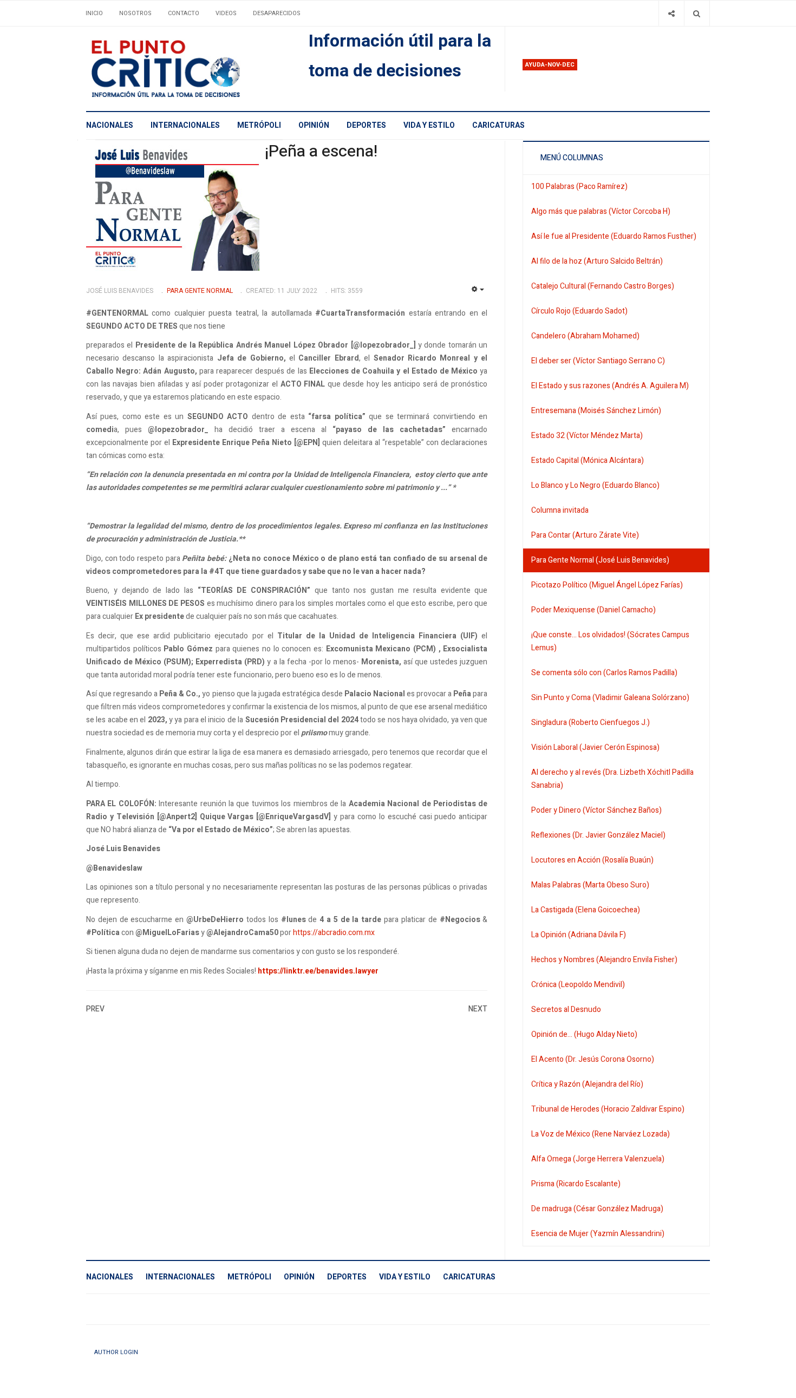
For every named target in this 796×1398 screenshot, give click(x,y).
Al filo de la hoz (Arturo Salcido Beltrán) (597, 261)
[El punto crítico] (184, 69)
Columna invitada (560, 510)
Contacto (183, 13)
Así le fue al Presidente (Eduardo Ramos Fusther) (613, 236)
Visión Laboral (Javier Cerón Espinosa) (595, 747)
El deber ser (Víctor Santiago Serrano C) (598, 361)
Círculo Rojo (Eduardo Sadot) (579, 311)
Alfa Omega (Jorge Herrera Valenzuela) (597, 1159)
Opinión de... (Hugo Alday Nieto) (584, 1034)
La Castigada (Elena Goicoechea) (585, 910)
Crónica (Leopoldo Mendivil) (578, 984)
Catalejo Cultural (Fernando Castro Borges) (602, 286)
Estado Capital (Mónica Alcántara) (587, 460)
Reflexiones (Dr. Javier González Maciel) (598, 835)
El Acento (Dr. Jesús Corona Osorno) (592, 1059)
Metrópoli (259, 125)
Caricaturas (498, 125)
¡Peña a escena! (321, 152)
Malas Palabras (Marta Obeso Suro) (590, 885)
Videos (226, 13)
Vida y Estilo (429, 125)
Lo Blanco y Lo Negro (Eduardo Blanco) (595, 485)
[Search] (696, 13)
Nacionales (109, 125)
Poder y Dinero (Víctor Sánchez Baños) (596, 810)
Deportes (366, 125)
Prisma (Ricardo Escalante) (576, 1184)
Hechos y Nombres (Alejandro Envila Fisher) (604, 959)
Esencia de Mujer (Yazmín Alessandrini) (597, 1233)
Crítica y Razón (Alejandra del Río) (587, 1084)
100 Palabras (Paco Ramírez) (579, 186)
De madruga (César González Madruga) (597, 1208)
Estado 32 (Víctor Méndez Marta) (587, 435)
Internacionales (185, 125)
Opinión (313, 125)
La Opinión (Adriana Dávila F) (578, 934)
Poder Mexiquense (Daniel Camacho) (593, 610)
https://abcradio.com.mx (334, 932)
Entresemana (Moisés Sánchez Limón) (596, 410)
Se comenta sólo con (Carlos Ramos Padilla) (604, 672)
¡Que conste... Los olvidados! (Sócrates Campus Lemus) (610, 641)
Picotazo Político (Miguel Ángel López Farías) (607, 585)
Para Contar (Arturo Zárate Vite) (585, 535)
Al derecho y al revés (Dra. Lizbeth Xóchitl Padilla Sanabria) (612, 779)
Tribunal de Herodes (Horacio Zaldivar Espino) (607, 1109)
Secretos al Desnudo (566, 1009)
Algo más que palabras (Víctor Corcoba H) (600, 211)
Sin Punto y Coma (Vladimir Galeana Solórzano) (610, 697)
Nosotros (135, 13)
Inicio (94, 13)
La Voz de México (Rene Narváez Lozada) (600, 1134)
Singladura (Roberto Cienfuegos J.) (590, 722)
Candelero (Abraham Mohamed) (585, 336)
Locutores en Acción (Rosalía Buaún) (592, 860)
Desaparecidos (277, 13)
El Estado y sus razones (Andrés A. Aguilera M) (610, 385)
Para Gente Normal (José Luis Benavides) (600, 560)
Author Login (116, 1352)
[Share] (671, 13)
